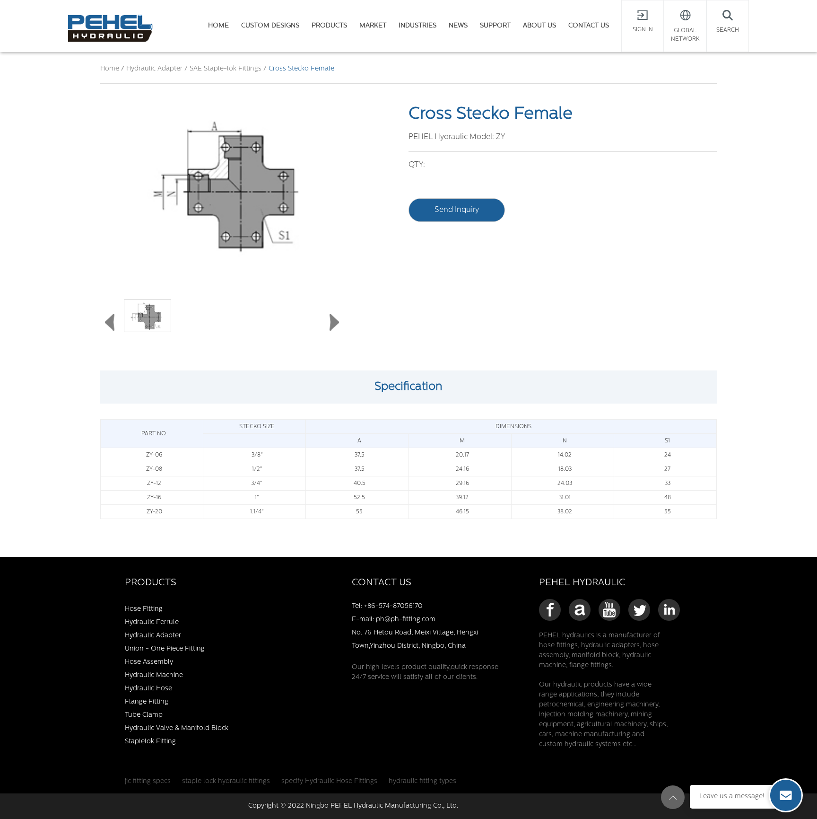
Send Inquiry (457, 210)
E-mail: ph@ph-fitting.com (393, 619)
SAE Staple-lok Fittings (225, 68)
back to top (673, 797)
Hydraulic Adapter (155, 68)
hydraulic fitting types (422, 781)
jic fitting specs (148, 781)
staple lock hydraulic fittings (226, 781)
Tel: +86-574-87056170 (387, 606)
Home (109, 68)
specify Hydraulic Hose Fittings (329, 781)
